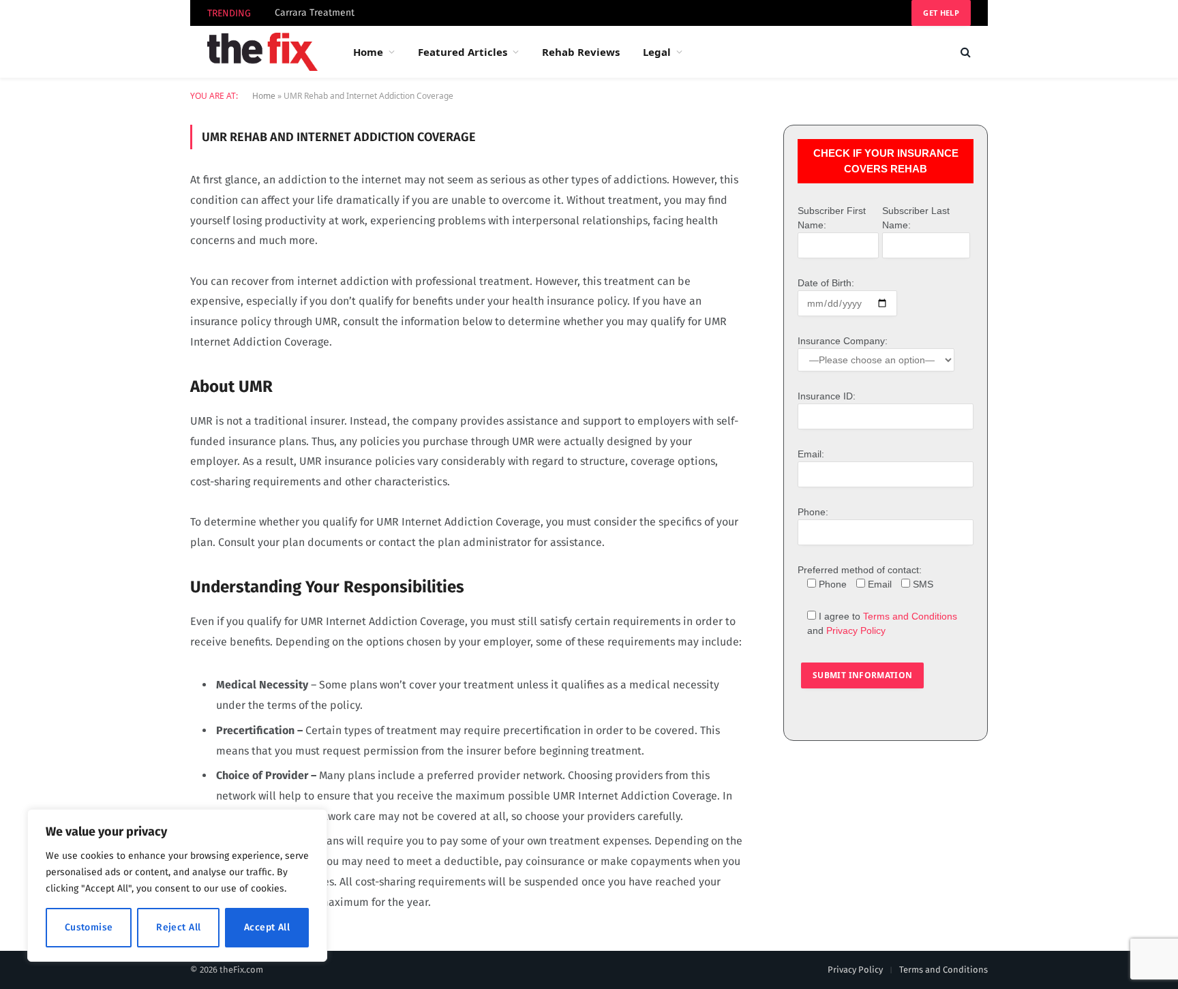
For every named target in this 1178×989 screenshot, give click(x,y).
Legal (657, 52)
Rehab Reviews (581, 52)
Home (368, 52)
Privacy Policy (856, 630)
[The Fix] (262, 52)
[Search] (964, 52)
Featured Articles (462, 52)
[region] (177, 885)
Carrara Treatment (314, 12)
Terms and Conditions (910, 616)
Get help (941, 12)
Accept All (267, 927)
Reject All (178, 927)
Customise (89, 927)
